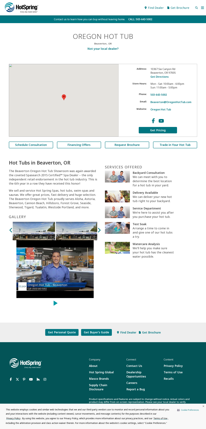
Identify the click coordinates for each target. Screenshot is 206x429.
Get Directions (159, 76)
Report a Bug (135, 389)
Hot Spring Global (101, 372)
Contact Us (134, 366)
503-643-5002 (158, 94)
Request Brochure (127, 145)
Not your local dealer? (103, 49)
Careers (131, 383)
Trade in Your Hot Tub (175, 145)
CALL (140, 19)
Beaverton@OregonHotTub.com (170, 102)
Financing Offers (78, 145)
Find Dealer (128, 332)
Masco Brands (99, 379)
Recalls (169, 379)
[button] (188, 410)
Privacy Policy (173, 366)
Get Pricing (158, 130)
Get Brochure (151, 332)
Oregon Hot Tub (160, 109)
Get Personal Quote (62, 332)
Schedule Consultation (31, 145)
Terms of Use (173, 372)
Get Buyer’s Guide (96, 332)
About (93, 366)
